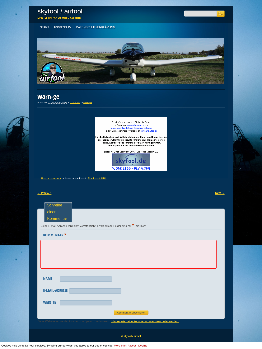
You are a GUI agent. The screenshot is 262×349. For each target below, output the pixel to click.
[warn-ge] (131, 170)
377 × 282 (75, 102)
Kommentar (54, 235)
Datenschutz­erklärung (95, 27)
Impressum (62, 27)
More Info (120, 345)
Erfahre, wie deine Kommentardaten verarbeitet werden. (145, 321)
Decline (142, 345)
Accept (132, 345)
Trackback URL (97, 178)
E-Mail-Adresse (55, 290)
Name (48, 278)
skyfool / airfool (59, 11)
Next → (220, 193)
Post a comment (51, 178)
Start (44, 27)
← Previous (44, 193)
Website (49, 302)
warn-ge (87, 102)
